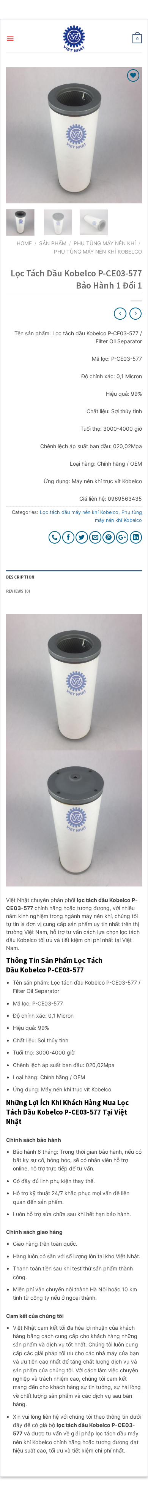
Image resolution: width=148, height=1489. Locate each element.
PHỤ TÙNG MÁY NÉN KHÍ (105, 243)
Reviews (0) (18, 591)
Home (24, 243)
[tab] (74, 577)
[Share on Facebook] (68, 537)
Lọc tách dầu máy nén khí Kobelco (79, 512)
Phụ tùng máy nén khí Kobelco (98, 252)
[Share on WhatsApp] (55, 537)
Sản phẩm (52, 243)
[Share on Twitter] (82, 537)
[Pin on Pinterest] (108, 537)
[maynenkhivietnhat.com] (74, 38)
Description (20, 577)
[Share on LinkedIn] (136, 537)
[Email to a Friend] (95, 537)
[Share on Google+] (122, 537)
